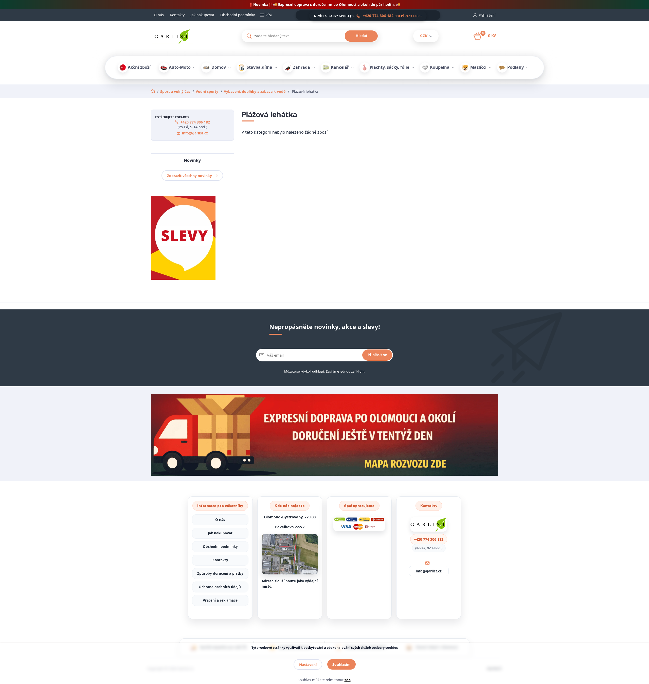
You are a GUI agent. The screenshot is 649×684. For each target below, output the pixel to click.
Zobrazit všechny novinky (189, 175)
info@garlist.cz (195, 133)
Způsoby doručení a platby (220, 573)
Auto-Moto (180, 67)
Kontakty (177, 14)
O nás (159, 14)
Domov (218, 67)
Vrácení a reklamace (220, 600)
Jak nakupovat (202, 14)
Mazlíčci (478, 67)
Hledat (361, 35)
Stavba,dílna (259, 67)
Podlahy (515, 67)
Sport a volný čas (175, 91)
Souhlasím (341, 664)
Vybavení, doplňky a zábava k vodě (254, 91)
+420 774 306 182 (378, 15)
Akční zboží (139, 67)
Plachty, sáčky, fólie (389, 67)
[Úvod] (192, 36)
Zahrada (301, 67)
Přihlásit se (377, 354)
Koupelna (439, 67)
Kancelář (340, 67)
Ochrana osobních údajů (220, 587)
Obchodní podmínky (237, 14)
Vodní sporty (207, 91)
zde (348, 679)
